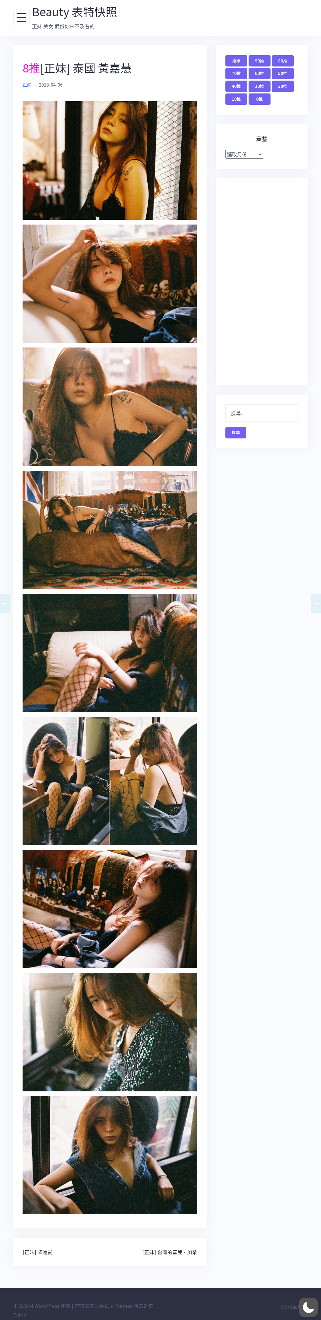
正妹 (27, 85)
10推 (236, 99)
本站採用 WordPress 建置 (42, 1305)
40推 (236, 86)
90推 (259, 61)
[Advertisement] (261, 282)
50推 (282, 73)
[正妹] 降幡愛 (38, 1252)
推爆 (236, 61)
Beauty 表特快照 (74, 11)
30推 (259, 86)
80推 (282, 61)
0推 (259, 99)
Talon (19, 1315)
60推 (259, 73)
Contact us (293, 1306)
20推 (282, 86)
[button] (308, 1307)
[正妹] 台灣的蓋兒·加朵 (169, 1252)
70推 (236, 73)
